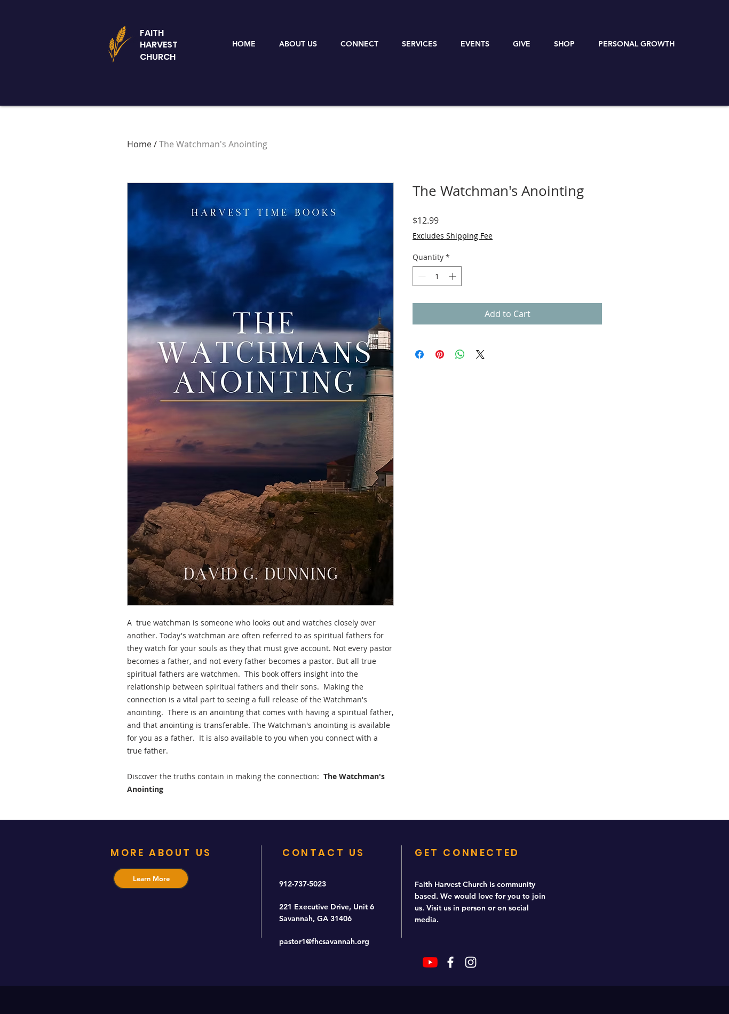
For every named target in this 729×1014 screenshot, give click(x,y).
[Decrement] (420, 276)
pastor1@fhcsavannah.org (324, 941)
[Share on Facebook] (419, 354)
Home (139, 144)
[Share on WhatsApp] (460, 354)
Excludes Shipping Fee (453, 236)
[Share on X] (480, 354)
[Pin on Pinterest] (439, 354)
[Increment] (453, 276)
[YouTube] (430, 962)
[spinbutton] (437, 276)
